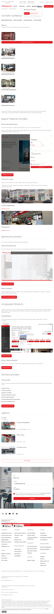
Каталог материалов (19, 545)
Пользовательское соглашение (7, 589)
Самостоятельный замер (8, 72)
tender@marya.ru (4, 577)
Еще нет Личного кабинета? (9, 89)
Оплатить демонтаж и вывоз (8, 395)
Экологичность (18, 551)
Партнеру (42, 529)
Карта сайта (43, 565)
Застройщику (43, 535)
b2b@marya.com (4, 586)
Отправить (32, 498)
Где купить (29, 556)
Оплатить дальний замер (7, 397)
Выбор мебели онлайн (6, 20)
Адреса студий (31, 560)
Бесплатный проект (32, 546)
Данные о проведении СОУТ (6, 580)
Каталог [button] (15, 6)
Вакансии (42, 563)
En (42, 2)
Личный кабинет (31, 533)
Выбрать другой (34, 13)
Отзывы (16, 537)
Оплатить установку (6, 392)
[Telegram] (16, 513)
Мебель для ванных (6, 542)
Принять (4, 611)
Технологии (4, 544)
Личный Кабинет (6, 88)
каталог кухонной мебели (40, 571)
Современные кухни (6, 533)
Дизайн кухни (17, 539)
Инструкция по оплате (7, 405)
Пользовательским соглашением (25, 609)
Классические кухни (6, 535)
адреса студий (22, 2)
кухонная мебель (25, 571)
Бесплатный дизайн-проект (9, 57)
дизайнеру (7, 2)
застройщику (11, 1)
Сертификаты (17, 555)
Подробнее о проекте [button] (7, 174)
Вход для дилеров (44, 543)
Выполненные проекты (20, 533)
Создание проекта (27, 20)
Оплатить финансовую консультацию (10, 399)
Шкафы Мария (4, 539)
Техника (3, 555)
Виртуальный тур (44, 561)
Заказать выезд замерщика (9, 297)
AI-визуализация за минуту (27, 42)
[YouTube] (9, 513)
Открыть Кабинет (6, 355)
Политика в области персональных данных (9, 592)
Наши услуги (30, 543)
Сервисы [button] (28, 6)
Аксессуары (4, 560)
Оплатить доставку (6, 390)
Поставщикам (43, 539)
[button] (38, 6)
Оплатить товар (5, 388)
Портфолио (17, 529)
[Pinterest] (13, 513)
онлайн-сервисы (31, 2)
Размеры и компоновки (20, 542)
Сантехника (4, 558)
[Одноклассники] (6, 513)
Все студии (27, 460)
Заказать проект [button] (48, 6)
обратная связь (31, 1)
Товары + (3, 550)
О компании (43, 553)
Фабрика (42, 556)
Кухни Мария (4, 529)
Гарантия (29, 553)
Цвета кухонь (17, 549)
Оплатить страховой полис (8, 401)
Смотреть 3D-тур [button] (5, 208)
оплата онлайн (23, 1)
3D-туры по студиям (7, 58)
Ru (41, 2)
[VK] (2, 513)
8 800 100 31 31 (49, 2)
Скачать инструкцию (7, 283)
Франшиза (42, 533)
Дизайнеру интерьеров (46, 537)
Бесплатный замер (32, 548)
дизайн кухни (31, 571)
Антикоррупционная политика (7, 594)
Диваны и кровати (5, 553)
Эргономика (17, 553)
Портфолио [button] (22, 6)
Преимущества (5, 546)
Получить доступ (6, 367)
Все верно (27, 13)
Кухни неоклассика (6, 537)
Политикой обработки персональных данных (35, 494)
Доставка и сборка (32, 550)
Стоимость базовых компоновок (32, 538)
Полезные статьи (18, 535)
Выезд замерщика (7, 74)
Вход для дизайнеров (45, 547)
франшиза (4, 1)
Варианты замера (17, 20)
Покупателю (30, 529)
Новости (42, 558)
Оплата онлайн (37, 20)
